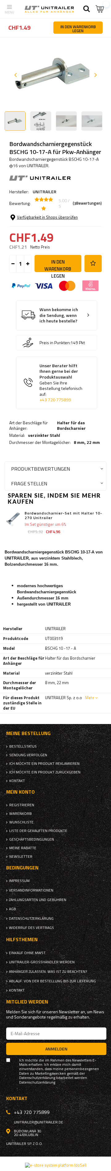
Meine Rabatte (22, 848)
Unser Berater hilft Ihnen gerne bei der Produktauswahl (60, 383)
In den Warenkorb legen (57, 265)
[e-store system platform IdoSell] (55, 1165)
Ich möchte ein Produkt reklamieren (44, 763)
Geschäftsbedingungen (31, 839)
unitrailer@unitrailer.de (38, 1122)
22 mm (93, 442)
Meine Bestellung (28, 733)
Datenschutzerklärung (31, 918)
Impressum (19, 881)
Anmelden (56, 1049)
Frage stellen (29, 483)
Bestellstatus (23, 746)
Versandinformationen (31, 890)
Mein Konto (20, 792)
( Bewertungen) (87, 203)
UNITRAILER (44, 191)
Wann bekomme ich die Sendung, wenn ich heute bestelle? (58, 315)
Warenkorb (20, 813)
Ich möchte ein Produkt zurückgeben (44, 772)
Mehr (89, 698)
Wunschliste (21, 822)
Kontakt (17, 781)
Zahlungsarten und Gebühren (37, 900)
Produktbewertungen (40, 468)
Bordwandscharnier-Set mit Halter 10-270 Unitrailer (63, 515)
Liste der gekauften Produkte (38, 831)
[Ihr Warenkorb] (100, 9)
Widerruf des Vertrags (31, 928)
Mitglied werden (27, 1002)
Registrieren (21, 805)
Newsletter (20, 856)
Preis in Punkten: (55, 342)
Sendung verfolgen (28, 755)
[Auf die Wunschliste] (93, 263)
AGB (12, 909)
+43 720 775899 (55, 399)
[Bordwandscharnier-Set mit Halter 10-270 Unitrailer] (13, 519)
